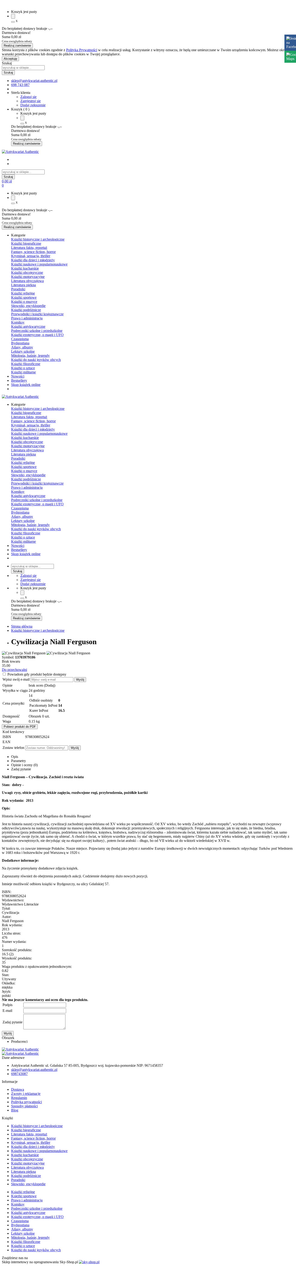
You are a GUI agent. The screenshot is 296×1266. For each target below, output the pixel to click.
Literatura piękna (23, 285)
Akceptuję (10, 58)
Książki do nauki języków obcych (36, 360)
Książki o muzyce (24, 302)
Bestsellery (19, 380)
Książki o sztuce (23, 368)
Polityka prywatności (26, 1102)
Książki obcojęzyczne (27, 272)
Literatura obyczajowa (27, 281)
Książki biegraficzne (26, 1130)
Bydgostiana (20, 343)
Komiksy (18, 322)
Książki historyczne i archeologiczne (38, 239)
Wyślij (80, 679)
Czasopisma (20, 339)
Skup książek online (25, 385)
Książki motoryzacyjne (28, 277)
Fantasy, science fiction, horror (33, 252)
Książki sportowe (24, 297)
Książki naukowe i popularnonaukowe (39, 264)
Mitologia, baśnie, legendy (30, 355)
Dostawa (17, 1089)
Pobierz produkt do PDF (20, 726)
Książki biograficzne (26, 243)
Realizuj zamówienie (17, 45)
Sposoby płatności (24, 1106)
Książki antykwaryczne (28, 326)
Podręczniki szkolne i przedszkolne (36, 331)
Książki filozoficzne (25, 364)
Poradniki (18, 289)
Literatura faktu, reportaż (29, 248)
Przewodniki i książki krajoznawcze (37, 314)
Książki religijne (23, 293)
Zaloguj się (28, 97)
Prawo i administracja (27, 318)
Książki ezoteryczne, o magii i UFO (37, 335)
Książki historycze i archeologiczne (37, 1126)
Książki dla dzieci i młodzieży (33, 260)
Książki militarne (23, 372)
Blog (14, 1110)
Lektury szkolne (23, 351)
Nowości (17, 376)
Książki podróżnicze (26, 310)
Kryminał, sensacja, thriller (30, 256)
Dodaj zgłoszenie (33, 105)
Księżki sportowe (24, 1196)
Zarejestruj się (30, 101)
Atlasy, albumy (22, 347)
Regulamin (19, 1098)
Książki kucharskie (25, 268)
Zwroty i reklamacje (25, 1094)
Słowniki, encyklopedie (28, 306)
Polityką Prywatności (81, 50)
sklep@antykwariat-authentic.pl (34, 1070)
